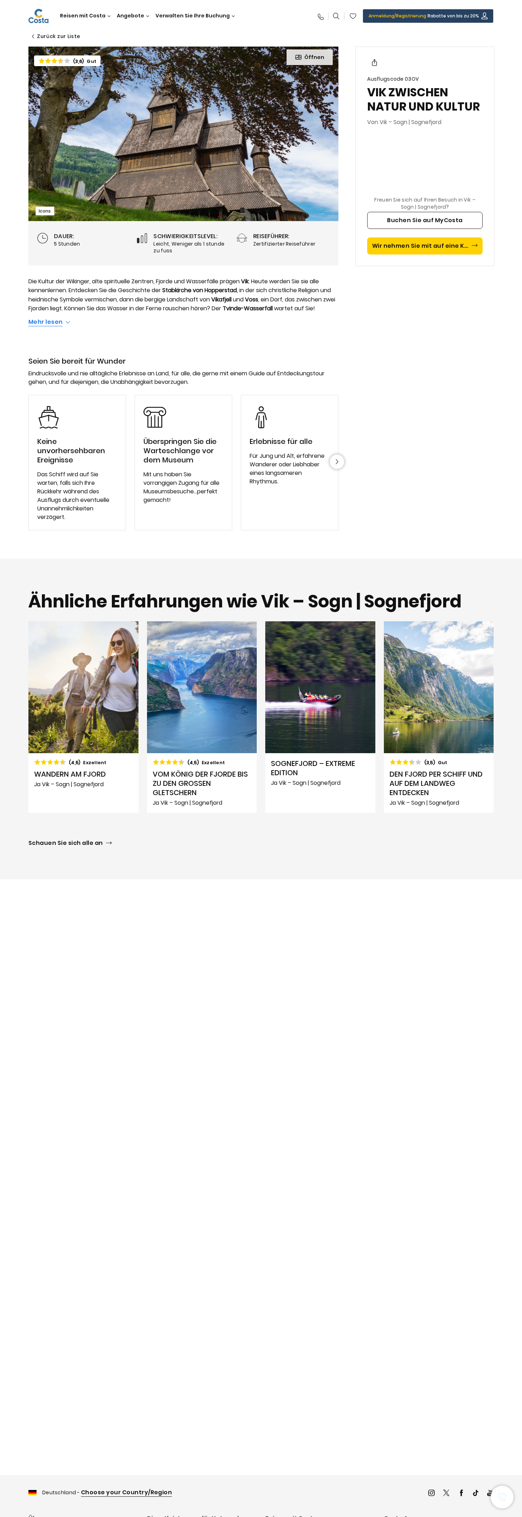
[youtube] (490, 1494)
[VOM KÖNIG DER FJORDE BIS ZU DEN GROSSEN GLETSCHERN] (202, 717)
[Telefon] (320, 16)
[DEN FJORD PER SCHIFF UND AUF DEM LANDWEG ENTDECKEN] (439, 717)
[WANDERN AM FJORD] (83, 717)
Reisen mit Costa (82, 15)
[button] (353, 16)
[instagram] (431, 1494)
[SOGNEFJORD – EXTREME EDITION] (320, 717)
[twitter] (446, 1494)
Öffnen (314, 57)
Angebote (130, 15)
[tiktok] (476, 1494)
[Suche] (336, 16)
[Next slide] (337, 462)
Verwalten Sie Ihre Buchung (193, 15)
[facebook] (461, 1494)
